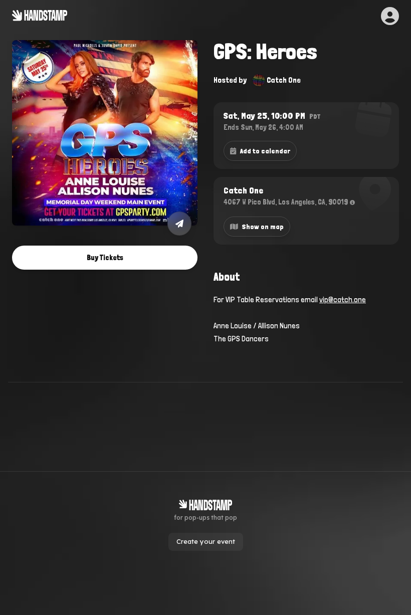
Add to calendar (265, 151)
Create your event (205, 541)
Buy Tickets (105, 257)
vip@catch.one (342, 299)
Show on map (263, 227)
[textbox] (306, 319)
